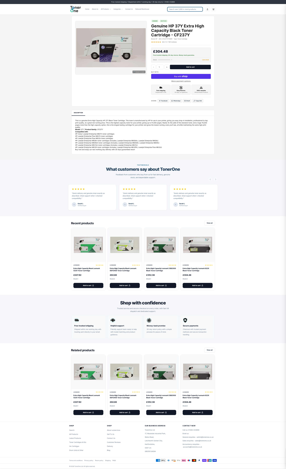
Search (71, 430)
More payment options (181, 81)
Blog (108, 450)
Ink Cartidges (74, 446)
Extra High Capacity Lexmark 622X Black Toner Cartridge (196, 269)
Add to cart (190, 67)
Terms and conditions (76, 460)
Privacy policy (88, 460)
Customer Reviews (114, 442)
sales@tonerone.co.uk (203, 441)
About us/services (113, 430)
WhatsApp (176, 101)
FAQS (114, 460)
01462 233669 (193, 430)
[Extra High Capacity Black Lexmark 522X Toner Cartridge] (88, 245)
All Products (105, 9)
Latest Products (75, 438)
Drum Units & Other (76, 450)
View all (210, 223)
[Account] (207, 9)
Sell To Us (110, 434)
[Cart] (213, 9)
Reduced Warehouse (142, 9)
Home (87, 9)
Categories (117, 9)
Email (188, 101)
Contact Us (129, 9)
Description (78, 113)
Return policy (99, 460)
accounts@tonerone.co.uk (192, 447)
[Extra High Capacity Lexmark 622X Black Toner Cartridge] (197, 245)
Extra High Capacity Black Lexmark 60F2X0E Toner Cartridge (123, 269)
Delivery (110, 446)
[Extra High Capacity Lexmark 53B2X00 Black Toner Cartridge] (161, 245)
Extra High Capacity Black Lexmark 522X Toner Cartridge (86, 269)
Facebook (164, 101)
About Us (95, 9)
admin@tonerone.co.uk (205, 437)
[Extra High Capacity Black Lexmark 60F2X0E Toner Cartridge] (125, 245)
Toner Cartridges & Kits (77, 442)
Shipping (108, 460)
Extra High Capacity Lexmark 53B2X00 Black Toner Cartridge (161, 269)
